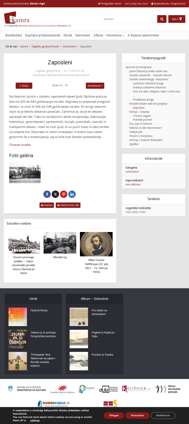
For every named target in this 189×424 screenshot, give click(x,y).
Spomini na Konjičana (138, 67)
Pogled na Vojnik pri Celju (103, 334)
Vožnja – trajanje (139, 111)
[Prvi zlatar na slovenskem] (79, 317)
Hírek (67, 35)
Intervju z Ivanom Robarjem (146, 140)
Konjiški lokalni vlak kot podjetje (148, 103)
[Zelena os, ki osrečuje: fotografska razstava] (17, 339)
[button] (103, 256)
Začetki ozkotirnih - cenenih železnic (150, 75)
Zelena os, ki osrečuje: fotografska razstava (43, 334)
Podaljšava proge (143, 99)
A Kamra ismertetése (143, 35)
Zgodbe (133, 144)
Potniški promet (142, 119)
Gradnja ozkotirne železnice (149, 87)
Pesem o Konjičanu (140, 136)
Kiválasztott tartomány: (24, 3)
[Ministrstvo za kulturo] (27, 389)
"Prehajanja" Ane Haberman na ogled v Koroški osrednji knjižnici (43, 360)
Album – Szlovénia (107, 35)
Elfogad (113, 415)
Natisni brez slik (69, 205)
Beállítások (163, 415)
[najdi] (161, 19)
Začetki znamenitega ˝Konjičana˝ (149, 79)
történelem (132, 171)
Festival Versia (39, 310)
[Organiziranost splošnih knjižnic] (62, 389)
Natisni (47, 205)
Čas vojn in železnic (140, 123)
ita (139, 3)
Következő (94, 85)
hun (145, 3)
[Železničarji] (25, 172)
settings (35, 420)
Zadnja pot (135, 132)
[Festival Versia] (17, 317)
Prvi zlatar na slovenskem (99, 312)
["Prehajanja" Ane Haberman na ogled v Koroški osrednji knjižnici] (17, 361)
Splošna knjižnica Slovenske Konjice (68, 75)
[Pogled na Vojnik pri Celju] (79, 339)
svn (127, 3)
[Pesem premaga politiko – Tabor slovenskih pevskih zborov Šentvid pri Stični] (23, 242)
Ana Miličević (133, 184)
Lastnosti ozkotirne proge (148, 83)
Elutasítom (137, 415)
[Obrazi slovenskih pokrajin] (168, 389)
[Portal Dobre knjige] (53, 404)
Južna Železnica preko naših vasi (148, 71)
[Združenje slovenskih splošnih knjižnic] (136, 389)
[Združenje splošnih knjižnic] (110, 404)
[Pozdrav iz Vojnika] (79, 361)
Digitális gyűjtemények (42, 35)
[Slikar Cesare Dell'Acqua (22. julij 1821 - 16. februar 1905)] (96, 244)
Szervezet (82, 35)
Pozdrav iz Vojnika (102, 354)
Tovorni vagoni (142, 115)
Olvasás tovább (20, 145)
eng (133, 3)
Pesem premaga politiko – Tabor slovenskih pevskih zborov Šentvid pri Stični (23, 265)
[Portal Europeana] (86, 389)
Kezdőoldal (13, 35)
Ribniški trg (60, 257)
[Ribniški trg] (60, 242)
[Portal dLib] (109, 389)
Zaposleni (139, 107)
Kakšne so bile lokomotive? (145, 127)
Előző (25, 85)
